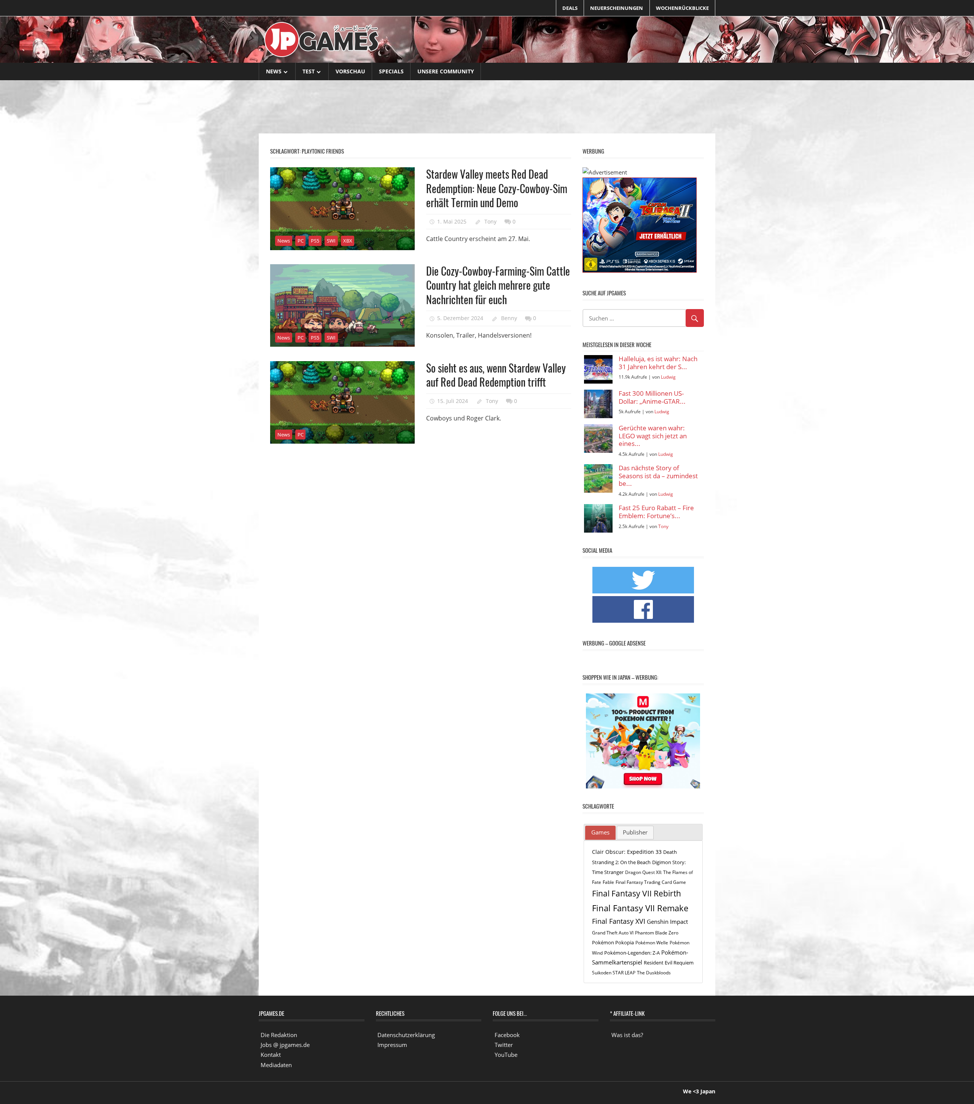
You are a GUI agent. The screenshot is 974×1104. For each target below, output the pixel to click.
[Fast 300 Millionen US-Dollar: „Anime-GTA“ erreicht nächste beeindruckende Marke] (598, 404)
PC (301, 240)
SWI (331, 240)
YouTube (506, 1054)
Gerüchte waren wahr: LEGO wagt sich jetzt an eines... (653, 436)
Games (600, 832)
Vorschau (350, 71)
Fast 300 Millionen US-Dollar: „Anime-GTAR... (652, 397)
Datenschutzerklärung (406, 1035)
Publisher (635, 832)
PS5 (315, 240)
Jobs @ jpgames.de (285, 1044)
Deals (570, 8)
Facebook (507, 1035)
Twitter (504, 1044)
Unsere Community (445, 71)
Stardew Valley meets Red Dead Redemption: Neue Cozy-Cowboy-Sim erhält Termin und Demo (496, 188)
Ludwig (668, 377)
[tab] (600, 833)
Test (308, 71)
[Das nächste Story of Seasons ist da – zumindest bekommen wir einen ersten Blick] (598, 478)
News (274, 71)
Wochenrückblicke (682, 8)
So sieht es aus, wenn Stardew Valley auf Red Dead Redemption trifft (496, 375)
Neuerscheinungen (616, 8)
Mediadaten (276, 1065)
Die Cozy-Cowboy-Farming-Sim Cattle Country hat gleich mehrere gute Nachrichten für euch (498, 285)
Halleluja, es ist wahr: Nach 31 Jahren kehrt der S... (658, 363)
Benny (509, 318)
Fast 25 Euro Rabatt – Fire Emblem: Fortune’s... (656, 512)
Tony (490, 221)
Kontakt (271, 1054)
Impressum (392, 1044)
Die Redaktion (279, 1035)
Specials (391, 71)
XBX (347, 240)
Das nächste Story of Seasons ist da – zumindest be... (658, 476)
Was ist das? (627, 1035)
